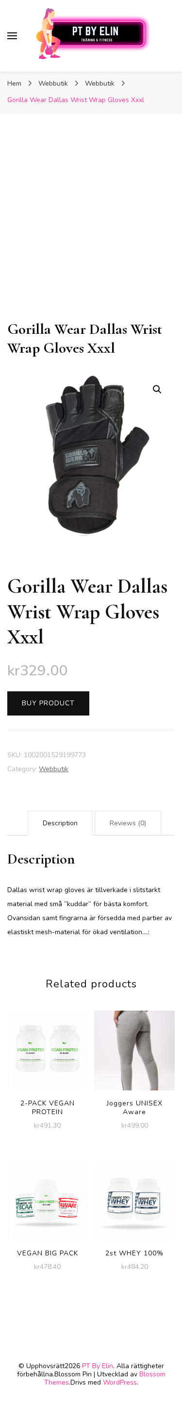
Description (60, 823)
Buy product (48, 703)
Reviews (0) (128, 823)
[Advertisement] (91, 224)
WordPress (120, 1382)
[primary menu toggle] (12, 35)
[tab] (60, 823)
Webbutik (53, 769)
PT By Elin (97, 1366)
